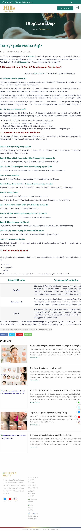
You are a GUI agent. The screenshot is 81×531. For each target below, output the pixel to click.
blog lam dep (17, 329)
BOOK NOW (65, 8)
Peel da (31, 57)
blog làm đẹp (9, 329)
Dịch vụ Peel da (39, 73)
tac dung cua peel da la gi (45, 329)
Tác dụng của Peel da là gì (30, 329)
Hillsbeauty (22, 62)
